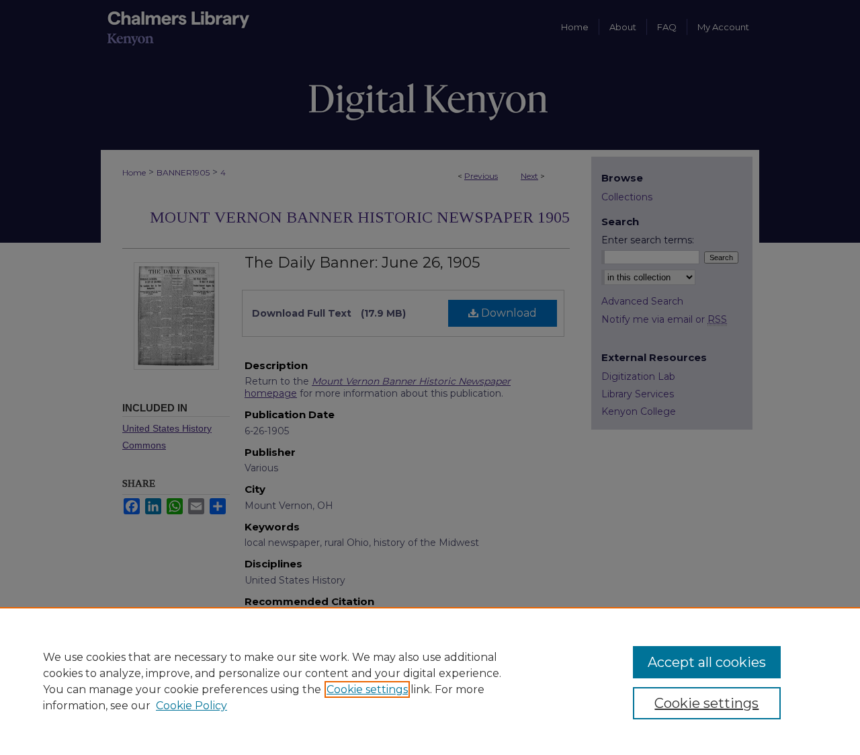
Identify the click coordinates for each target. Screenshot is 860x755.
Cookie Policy (191, 705)
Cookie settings (367, 689)
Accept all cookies (707, 662)
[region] (430, 681)
